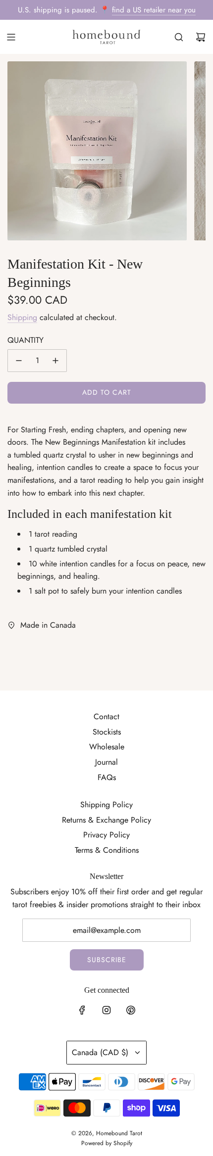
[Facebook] (82, 1010)
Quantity (25, 340)
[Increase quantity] (55, 360)
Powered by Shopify (106, 1143)
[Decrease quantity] (19, 360)
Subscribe (106, 960)
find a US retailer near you (154, 9)
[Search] (179, 37)
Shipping (22, 317)
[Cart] (201, 37)
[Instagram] (106, 1010)
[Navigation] (11, 37)
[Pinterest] (131, 1010)
